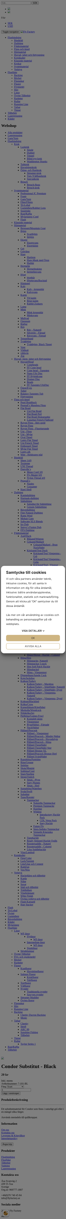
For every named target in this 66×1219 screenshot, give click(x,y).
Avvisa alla (33, 646)
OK (33, 638)
